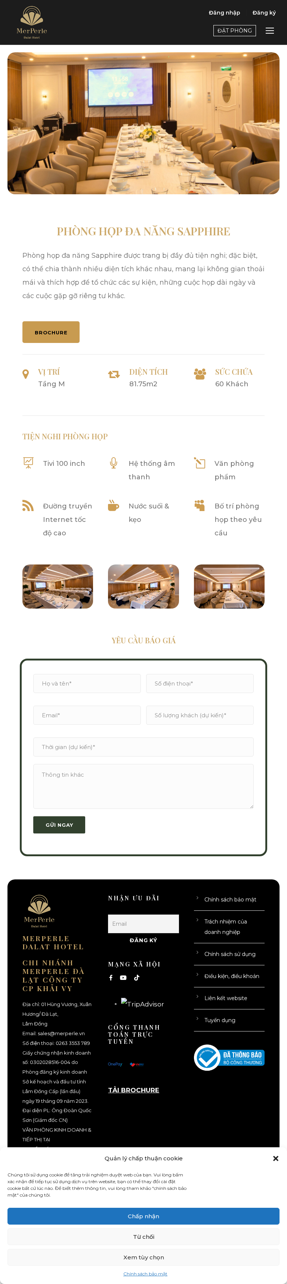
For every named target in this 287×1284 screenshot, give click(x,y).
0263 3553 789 (73, 1043)
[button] (276, 1158)
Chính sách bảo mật (145, 1274)
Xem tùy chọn (143, 1257)
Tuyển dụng (219, 1020)
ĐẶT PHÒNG (234, 30)
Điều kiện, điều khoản (231, 976)
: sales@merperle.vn (60, 1033)
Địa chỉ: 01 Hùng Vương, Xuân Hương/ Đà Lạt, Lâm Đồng (57, 1014)
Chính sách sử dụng (230, 954)
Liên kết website (225, 998)
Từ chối (143, 1236)
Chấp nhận (143, 1216)
